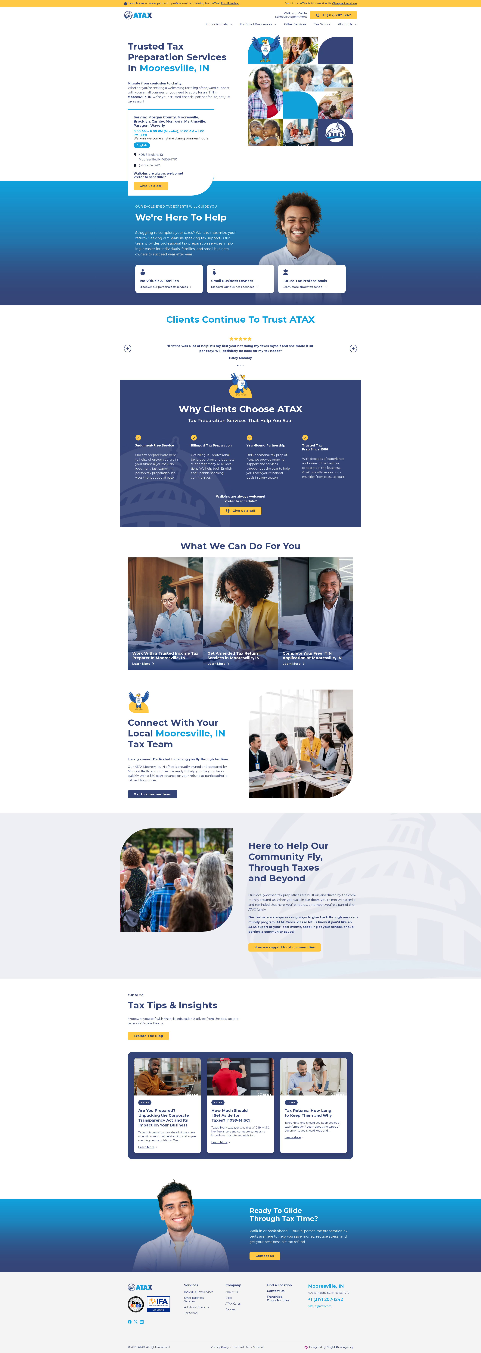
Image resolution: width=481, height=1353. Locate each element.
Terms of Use (241, 1347)
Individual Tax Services (198, 1292)
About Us (231, 1292)
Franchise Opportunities (278, 1298)
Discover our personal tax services (164, 287)
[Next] (353, 348)
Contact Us (275, 1291)
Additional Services (196, 1307)
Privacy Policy (220, 1347)
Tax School (191, 1313)
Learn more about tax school (303, 287)
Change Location (344, 3)
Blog (228, 1298)
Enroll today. (230, 3)
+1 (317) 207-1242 (336, 15)
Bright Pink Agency (340, 1347)
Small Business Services (194, 1299)
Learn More (146, 1147)
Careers (230, 1309)
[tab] (237, 365)
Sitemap (258, 1347)
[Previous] (127, 348)
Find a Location (279, 1285)
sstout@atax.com (319, 1306)
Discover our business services (232, 287)
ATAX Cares (232, 1303)
